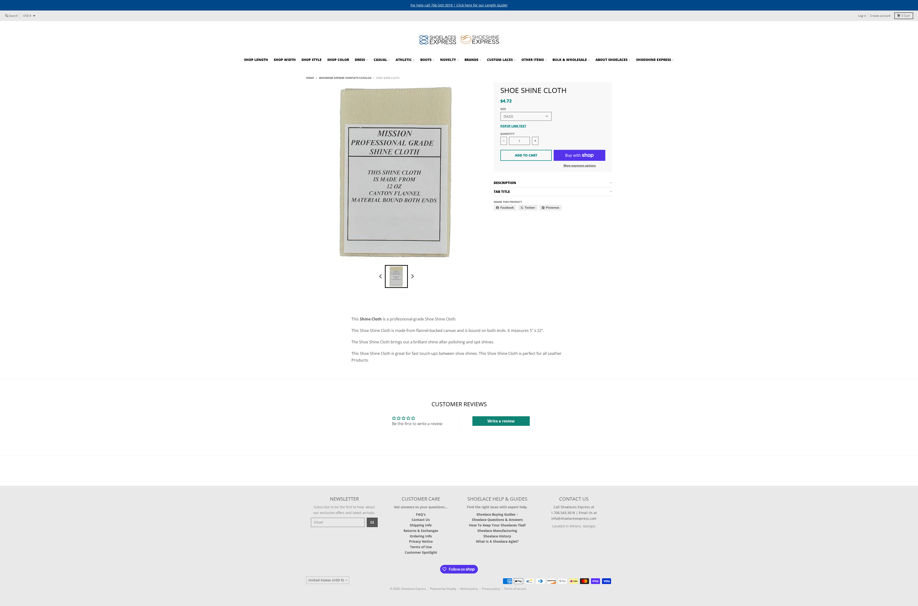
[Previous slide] (380, 276)
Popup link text (513, 126)
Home (310, 78)
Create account (880, 16)
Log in (862, 16)
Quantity (507, 133)
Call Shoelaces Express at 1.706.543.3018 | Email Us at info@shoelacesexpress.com (574, 513)
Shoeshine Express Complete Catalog (345, 78)
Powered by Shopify (443, 589)
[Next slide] (412, 276)
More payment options (579, 166)
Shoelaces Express (413, 589)
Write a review (501, 421)
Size (503, 109)
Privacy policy (491, 589)
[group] (396, 276)
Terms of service (515, 589)
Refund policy (469, 589)
